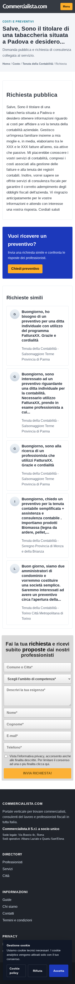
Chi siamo (10, 906)
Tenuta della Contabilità (37, 63)
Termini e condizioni (17, 920)
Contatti (8, 913)
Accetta (58, 970)
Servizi (7, 869)
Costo (16, 63)
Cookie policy (15, 970)
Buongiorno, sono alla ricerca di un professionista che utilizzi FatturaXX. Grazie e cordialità (41, 455)
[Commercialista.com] (25, 6)
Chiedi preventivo (25, 269)
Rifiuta (37, 970)
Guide (6, 900)
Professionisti (12, 862)
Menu (66, 6)
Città (5, 876)
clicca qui (42, 764)
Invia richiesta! (37, 773)
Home (6, 63)
